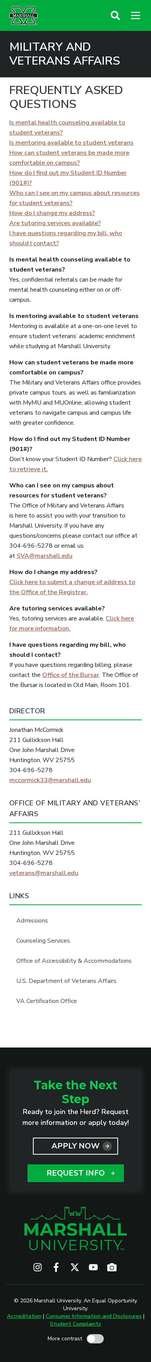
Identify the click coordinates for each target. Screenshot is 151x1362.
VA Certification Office (46, 1001)
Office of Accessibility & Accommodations (74, 961)
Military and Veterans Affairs (64, 54)
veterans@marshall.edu (43, 873)
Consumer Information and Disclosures (94, 1316)
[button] (115, 15)
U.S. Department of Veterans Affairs (66, 981)
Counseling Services (43, 940)
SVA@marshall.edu (44, 556)
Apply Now (75, 1146)
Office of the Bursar (70, 675)
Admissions (32, 920)
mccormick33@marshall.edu (50, 780)
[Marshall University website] (23, 15)
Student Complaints (75, 1324)
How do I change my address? (52, 213)
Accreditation (24, 1316)
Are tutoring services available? (55, 223)
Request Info (75, 1173)
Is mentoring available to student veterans (71, 142)
